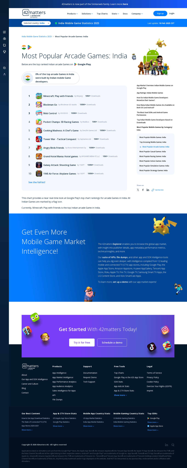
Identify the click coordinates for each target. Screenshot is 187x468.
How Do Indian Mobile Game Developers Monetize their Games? (152, 99)
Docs (125, 13)
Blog (24, 388)
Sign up (160, 13)
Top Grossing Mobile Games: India (152, 142)
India (155, 128)
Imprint (150, 390)
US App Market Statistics (92, 418)
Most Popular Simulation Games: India (154, 166)
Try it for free (82, 342)
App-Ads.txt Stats (121, 386)
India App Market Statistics (93, 422)
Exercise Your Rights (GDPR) (159, 386)
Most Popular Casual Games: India (152, 151)
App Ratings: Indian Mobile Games (150, 93)
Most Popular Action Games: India (152, 161)
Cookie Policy (153, 381)
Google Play (154, 418)
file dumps (122, 257)
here (125, 4)
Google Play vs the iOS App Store (128, 377)
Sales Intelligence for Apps (64, 390)
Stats (114, 13)
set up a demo (120, 281)
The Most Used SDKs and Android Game (152, 113)
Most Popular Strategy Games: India (153, 170)
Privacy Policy (153, 377)
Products (71, 13)
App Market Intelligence (62, 377)
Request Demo (90, 377)
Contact (25, 392)
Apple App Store (156, 426)
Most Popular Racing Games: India (152, 156)
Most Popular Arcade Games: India (156, 147)
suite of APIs (109, 257)
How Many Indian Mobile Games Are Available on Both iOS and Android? (155, 106)
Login (171, 13)
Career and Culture (30, 383)
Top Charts (102, 13)
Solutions (86, 13)
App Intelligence (59, 373)
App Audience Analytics (62, 386)
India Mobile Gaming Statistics (125, 422)
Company (136, 13)
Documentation (90, 373)
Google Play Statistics (61, 422)
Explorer (117, 243)
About (24, 375)
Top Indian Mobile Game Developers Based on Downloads (154, 121)
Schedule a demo (112, 342)
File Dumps (57, 399)
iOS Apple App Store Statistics (64, 418)
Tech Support (89, 381)
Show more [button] (119, 395)
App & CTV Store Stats (124, 390)
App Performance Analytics (64, 381)
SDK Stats (118, 381)
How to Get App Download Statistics (36, 418)
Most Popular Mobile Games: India (152, 137)
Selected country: (34, 23)
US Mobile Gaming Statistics (124, 418)
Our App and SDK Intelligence (35, 379)
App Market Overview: (155, 86)
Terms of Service (154, 373)
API (53, 395)
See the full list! (36, 182)
